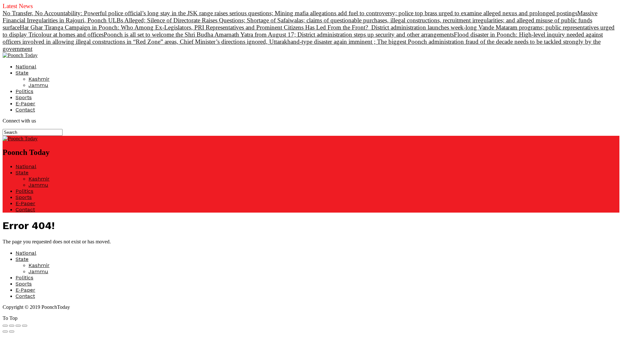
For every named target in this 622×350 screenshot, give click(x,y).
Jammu (38, 85)
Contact (25, 110)
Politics (24, 91)
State (22, 73)
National (26, 67)
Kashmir (39, 79)
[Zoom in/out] (24, 326)
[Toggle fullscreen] (18, 326)
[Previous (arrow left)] (5, 331)
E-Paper (25, 103)
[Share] (11, 326)
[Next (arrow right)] (11, 331)
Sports (24, 97)
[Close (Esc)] (5, 326)
